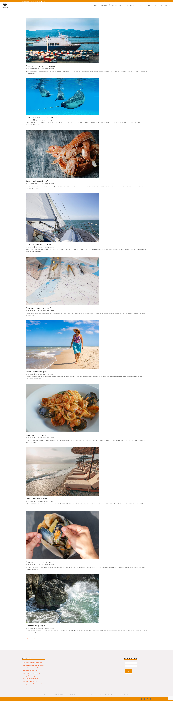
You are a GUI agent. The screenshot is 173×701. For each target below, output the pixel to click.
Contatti (51, 694)
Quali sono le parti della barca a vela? (39, 244)
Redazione (30, 247)
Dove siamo (127, 1)
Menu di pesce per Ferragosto (37, 435)
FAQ (169, 5)
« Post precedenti (30, 639)
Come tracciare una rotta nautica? (38, 308)
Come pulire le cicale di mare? (37, 181)
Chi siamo (122, 1)
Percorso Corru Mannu (157, 5)
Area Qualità (134, 1)
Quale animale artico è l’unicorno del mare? (42, 117)
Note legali (56, 694)
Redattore (30, 68)
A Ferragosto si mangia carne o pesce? (40, 562)
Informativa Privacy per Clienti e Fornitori (119, 694)
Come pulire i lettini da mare (36, 498)
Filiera (114, 5)
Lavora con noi (148, 1)
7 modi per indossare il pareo (37, 371)
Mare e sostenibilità (102, 5)
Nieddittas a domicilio (115, 1)
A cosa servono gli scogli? (35, 625)
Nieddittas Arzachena (106, 1)
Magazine (133, 5)
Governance (141, 1)
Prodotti (142, 5)
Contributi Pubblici (71, 694)
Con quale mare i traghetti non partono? (40, 66)
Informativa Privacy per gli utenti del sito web (86, 694)
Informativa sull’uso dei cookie (103, 694)
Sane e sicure (123, 5)
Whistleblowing (63, 694)
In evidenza (46, 68)
